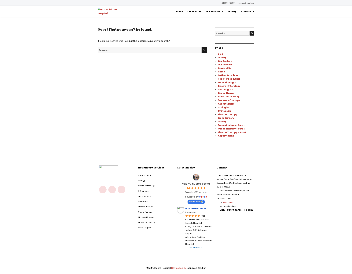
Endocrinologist (227, 82)
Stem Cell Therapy (228, 96)
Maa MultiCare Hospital (196, 183)
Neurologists (225, 89)
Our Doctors (194, 11)
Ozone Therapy (227, 93)
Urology (141, 180)
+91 (226, 202)
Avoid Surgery (226, 103)
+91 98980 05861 (228, 3)
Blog (220, 54)
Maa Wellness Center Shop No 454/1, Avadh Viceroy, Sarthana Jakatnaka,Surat (234, 194)
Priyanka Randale (195, 208)
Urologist (223, 107)
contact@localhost (245, 3)
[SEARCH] (252, 33)
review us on (194, 201)
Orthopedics (143, 191)
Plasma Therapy (227, 114)
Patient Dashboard (229, 75)
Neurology (143, 201)
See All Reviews (196, 247)
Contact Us (247, 11)
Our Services (213, 11)
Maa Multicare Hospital (158, 268)
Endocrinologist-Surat (231, 125)
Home (179, 11)
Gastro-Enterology (229, 86)
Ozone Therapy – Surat (231, 128)
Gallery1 (222, 57)
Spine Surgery (226, 118)
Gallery (232, 11)
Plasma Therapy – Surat (232, 132)
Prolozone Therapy (229, 100)
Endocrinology (144, 175)
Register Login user (229, 78)
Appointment (226, 135)
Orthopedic (224, 111)
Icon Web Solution (196, 268)
